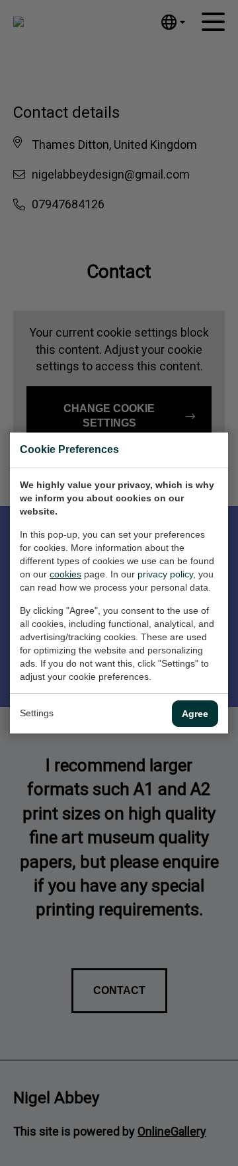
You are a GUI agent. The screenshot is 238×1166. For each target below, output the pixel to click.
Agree (195, 713)
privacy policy (165, 574)
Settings (37, 713)
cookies (65, 574)
